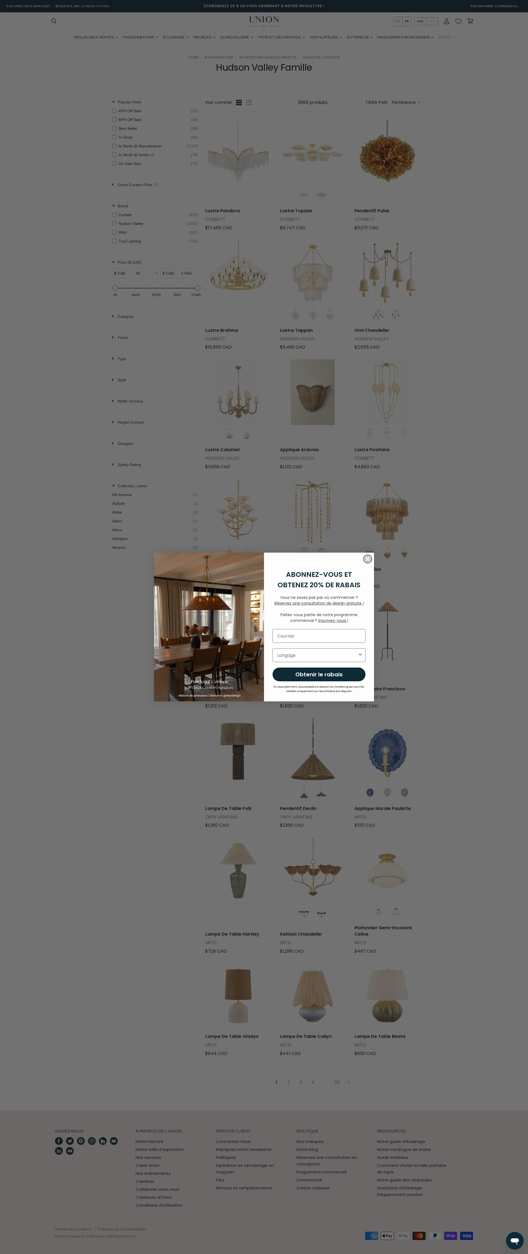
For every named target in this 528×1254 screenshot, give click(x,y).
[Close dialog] (368, 559)
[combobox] (317, 655)
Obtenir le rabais (319, 674)
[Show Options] (360, 655)
